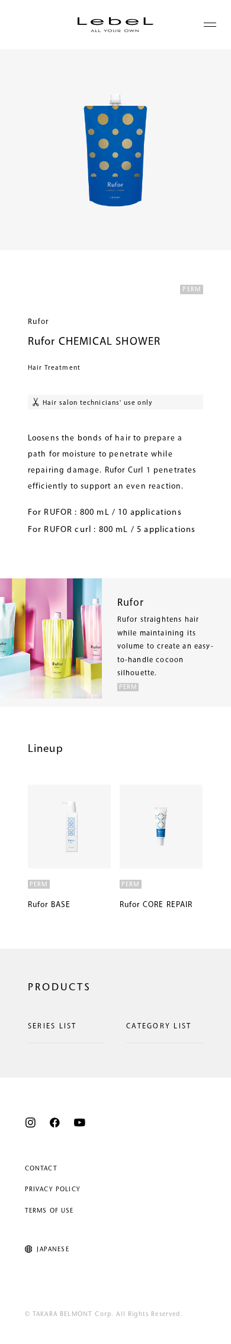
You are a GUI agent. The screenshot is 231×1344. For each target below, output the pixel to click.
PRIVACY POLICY (53, 1189)
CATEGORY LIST (158, 1026)
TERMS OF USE (49, 1211)
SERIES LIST (52, 1026)
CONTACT (41, 1169)
